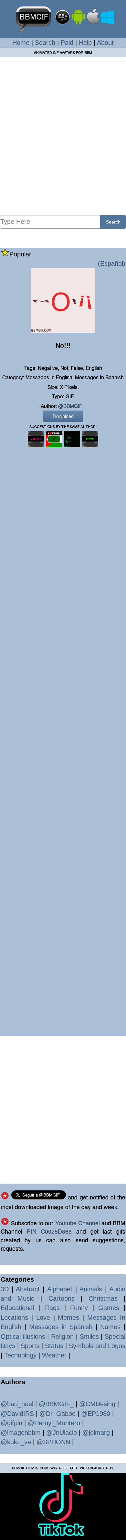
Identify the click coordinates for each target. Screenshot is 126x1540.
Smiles (89, 1336)
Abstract (28, 1289)
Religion (62, 1336)
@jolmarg (96, 1432)
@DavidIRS (17, 1413)
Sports (30, 1345)
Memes (68, 1317)
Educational (17, 1307)
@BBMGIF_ (71, 405)
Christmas (103, 1298)
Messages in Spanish (60, 1326)
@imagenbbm (21, 1432)
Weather (54, 1355)
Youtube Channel (77, 1223)
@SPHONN (53, 1442)
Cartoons (61, 1298)
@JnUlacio (61, 1432)
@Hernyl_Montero (54, 1422)
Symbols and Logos (97, 1345)
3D (5, 1289)
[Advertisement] (63, 136)
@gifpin (11, 1422)
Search (45, 42)
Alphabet (59, 1289)
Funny (79, 1307)
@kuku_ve (16, 1442)
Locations (14, 1317)
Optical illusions (23, 1336)
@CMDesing (97, 1403)
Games (108, 1307)
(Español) (111, 263)
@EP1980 (95, 1413)
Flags (52, 1307)
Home (20, 42)
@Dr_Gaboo (57, 1413)
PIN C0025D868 (49, 1231)
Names (110, 1326)
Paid (67, 42)
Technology (20, 1355)
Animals (90, 1289)
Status (54, 1345)
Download (63, 416)
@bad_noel (17, 1403)
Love (43, 1317)
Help (85, 42)
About (105, 42)
